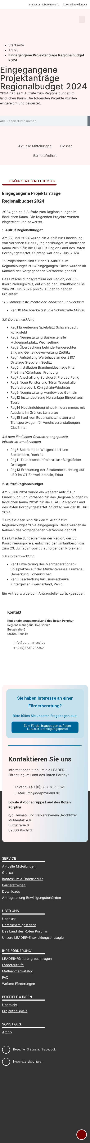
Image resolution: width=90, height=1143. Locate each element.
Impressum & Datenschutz (43, 4)
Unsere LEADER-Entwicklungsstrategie (33, 937)
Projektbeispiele (14, 1011)
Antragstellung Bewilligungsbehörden (31, 898)
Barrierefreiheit (45, 155)
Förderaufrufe (13, 965)
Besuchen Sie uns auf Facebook (34, 1049)
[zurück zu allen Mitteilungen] (4, 181)
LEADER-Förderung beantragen (27, 959)
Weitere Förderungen (18, 984)
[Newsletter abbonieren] (6, 1062)
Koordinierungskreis (17, 543)
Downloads (11, 891)
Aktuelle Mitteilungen (34, 146)
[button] (82, 19)
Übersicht (9, 1005)
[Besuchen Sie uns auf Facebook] (6, 1050)
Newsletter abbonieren (27, 1061)
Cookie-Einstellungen (75, 4)
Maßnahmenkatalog (17, 971)
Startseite (16, 45)
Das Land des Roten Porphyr (25, 931)
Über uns (9, 919)
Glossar (66, 146)
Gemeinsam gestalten (19, 925)
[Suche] (88, 121)
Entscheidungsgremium (27, 538)
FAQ (5, 977)
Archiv (13, 50)
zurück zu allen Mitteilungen (32, 181)
